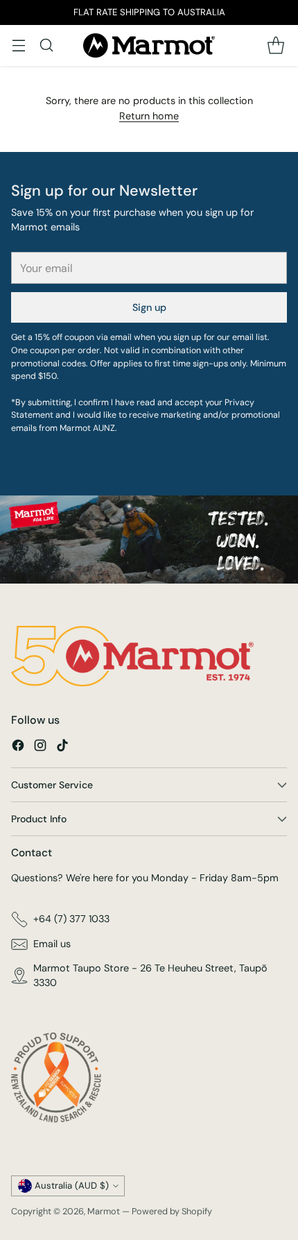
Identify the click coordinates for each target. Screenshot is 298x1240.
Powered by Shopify (172, 1211)
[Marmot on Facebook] (18, 747)
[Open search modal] (46, 45)
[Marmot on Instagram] (40, 747)
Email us (52, 943)
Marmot (103, 1211)
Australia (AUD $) (72, 1185)
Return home (149, 116)
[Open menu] (18, 45)
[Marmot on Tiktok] (62, 747)
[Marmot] (149, 45)
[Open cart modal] (275, 45)
